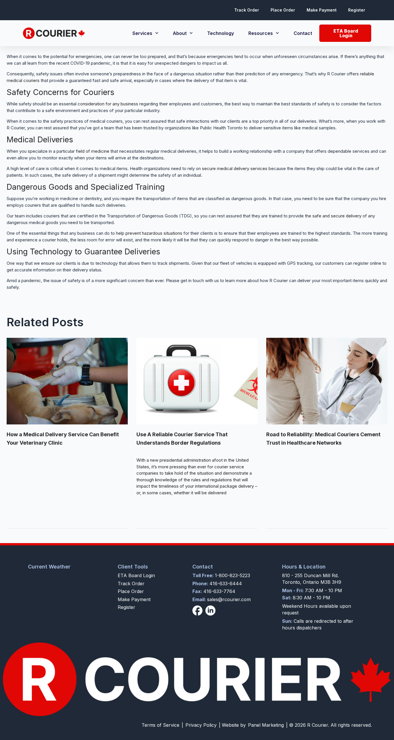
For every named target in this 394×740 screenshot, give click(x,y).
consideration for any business (108, 104)
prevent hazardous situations (153, 233)
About (180, 33)
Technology (220, 33)
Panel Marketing (266, 725)
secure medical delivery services (234, 168)
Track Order (246, 10)
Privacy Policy (201, 725)
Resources (260, 33)
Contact (303, 33)
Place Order (283, 10)
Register (356, 10)
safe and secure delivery (336, 216)
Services (142, 33)
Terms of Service (160, 725)
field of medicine (92, 151)
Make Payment (322, 10)
